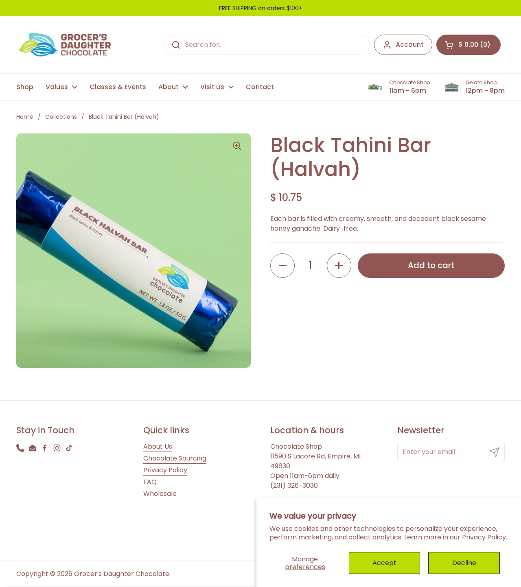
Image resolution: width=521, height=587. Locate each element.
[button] (468, 45)
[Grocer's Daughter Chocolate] (65, 44)
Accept (384, 562)
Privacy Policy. (484, 537)
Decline (464, 562)
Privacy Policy (165, 470)
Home (24, 117)
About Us (157, 446)
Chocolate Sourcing (174, 458)
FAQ (150, 482)
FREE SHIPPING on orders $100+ (260, 8)
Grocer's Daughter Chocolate (121, 573)
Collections (61, 117)
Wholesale (160, 493)
